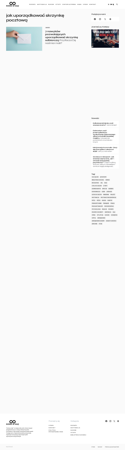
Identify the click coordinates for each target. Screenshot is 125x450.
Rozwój (74, 425)
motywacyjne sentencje (108, 197)
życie (100, 223)
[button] (111, 4)
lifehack (109, 191)
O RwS (51, 425)
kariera (111, 188)
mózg (98, 200)
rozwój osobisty (97, 212)
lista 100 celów (97, 194)
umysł (94, 218)
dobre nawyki (96, 188)
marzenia (106, 194)
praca (112, 203)
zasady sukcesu (111, 221)
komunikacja (96, 191)
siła (114, 212)
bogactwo (95, 182)
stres (93, 215)
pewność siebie (97, 203)
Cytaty (73, 432)
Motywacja (75, 427)
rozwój (111, 209)
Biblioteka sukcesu (78, 435)
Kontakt (52, 427)
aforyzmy (103, 177)
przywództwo (109, 206)
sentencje (108, 212)
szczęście (114, 215)
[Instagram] (100, 19)
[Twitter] (105, 19)
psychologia (96, 209)
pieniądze (106, 203)
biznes (108, 180)
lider (103, 191)
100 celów (95, 177)
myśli (93, 200)
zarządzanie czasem (98, 221)
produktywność (97, 206)
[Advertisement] (105, 85)
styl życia (100, 215)
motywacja (95, 197)
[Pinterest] (110, 19)
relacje (104, 209)
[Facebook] (94, 19)
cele (105, 182)
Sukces (48, 27)
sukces (107, 215)
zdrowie (94, 223)
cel (102, 182)
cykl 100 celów (97, 185)
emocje (104, 188)
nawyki (110, 200)
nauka (104, 200)
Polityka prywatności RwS (56, 431)
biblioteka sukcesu (98, 180)
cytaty (105, 185)
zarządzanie (101, 218)
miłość (112, 194)
